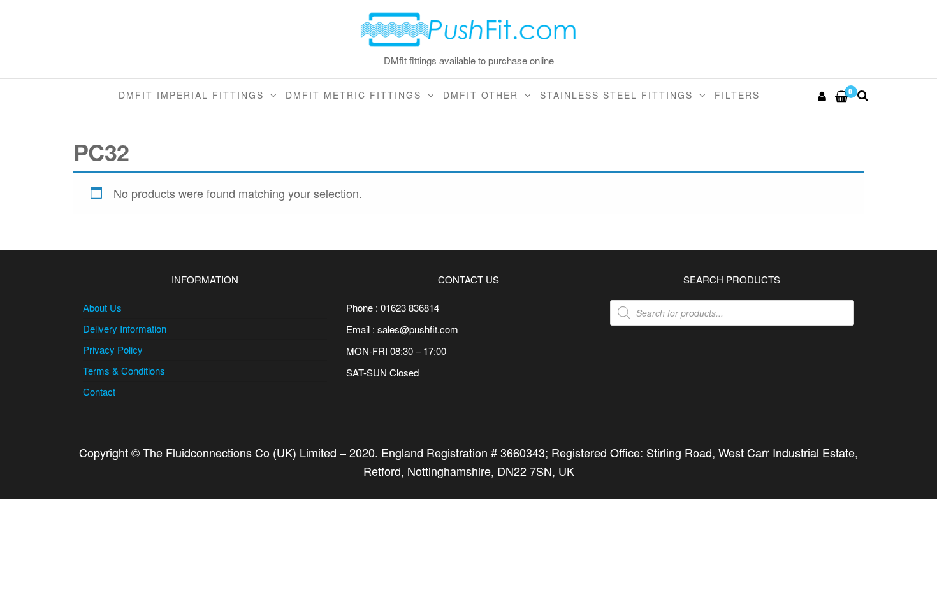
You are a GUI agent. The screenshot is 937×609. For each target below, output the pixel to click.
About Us (102, 307)
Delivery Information (124, 328)
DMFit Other (480, 95)
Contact (99, 391)
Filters (737, 95)
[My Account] (822, 95)
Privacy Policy (113, 349)
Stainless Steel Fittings (616, 95)
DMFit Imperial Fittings (191, 95)
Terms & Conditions (124, 370)
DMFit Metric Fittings (353, 95)
